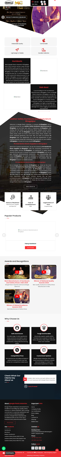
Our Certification (36, 411)
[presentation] (4, 235)
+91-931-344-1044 (36, 437)
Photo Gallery (35, 413)
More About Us (30, 186)
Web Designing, (48, 452)
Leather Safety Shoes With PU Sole (14, 436)
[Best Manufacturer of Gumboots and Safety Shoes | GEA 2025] (17, 272)
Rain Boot (7, 432)
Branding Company (39, 455)
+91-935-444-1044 (36, 440)
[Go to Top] (57, 450)
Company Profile (36, 409)
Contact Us (34, 417)
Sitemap (33, 419)
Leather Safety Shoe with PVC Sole (14, 440)
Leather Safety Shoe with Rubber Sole (15, 438)
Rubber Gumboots (10, 434)
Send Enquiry (30, 247)
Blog (32, 415)
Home (33, 407)
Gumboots (8, 430)
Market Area (34, 421)
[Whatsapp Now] (4, 448)
